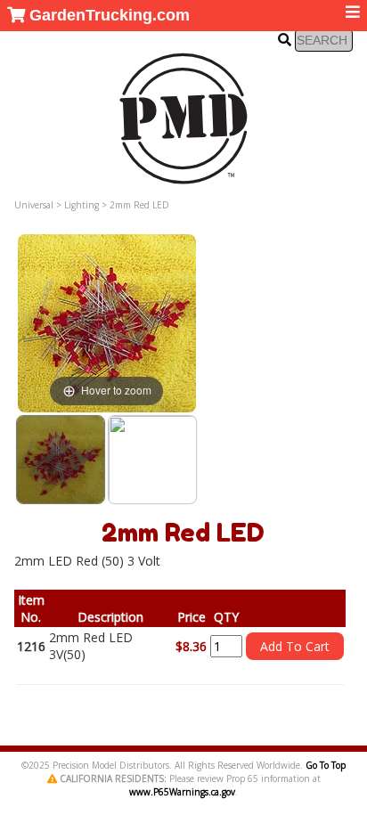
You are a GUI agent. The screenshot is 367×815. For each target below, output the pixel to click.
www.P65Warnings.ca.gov (182, 792)
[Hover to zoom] (107, 322)
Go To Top (326, 765)
